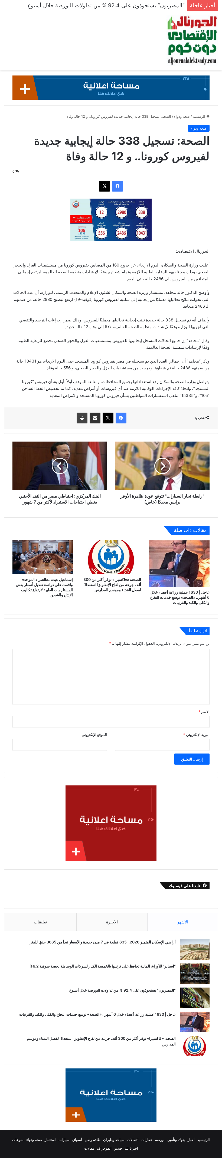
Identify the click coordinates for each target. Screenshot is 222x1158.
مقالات (89, 1148)
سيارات (64, 1139)
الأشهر (182, 922)
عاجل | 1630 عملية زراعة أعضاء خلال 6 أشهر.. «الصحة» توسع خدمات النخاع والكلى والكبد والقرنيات (180, 597)
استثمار (50, 1139)
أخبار (191, 1139)
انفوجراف (104, 1148)
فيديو (118, 1148)
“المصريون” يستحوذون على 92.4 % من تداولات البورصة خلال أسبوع (122, 990)
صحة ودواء (182, 116)
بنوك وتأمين (176, 1139)
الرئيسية (199, 116)
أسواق (77, 1139)
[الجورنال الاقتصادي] (192, 40)
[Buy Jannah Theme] (111, 87)
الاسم (204, 711)
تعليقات (40, 922)
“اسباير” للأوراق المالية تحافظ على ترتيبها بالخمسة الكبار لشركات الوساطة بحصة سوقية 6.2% (102, 966)
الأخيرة (112, 922)
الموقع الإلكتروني (94, 734)
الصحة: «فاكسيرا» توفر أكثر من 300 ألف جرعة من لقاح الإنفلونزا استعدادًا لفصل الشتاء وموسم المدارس (112, 584)
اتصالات (133, 1139)
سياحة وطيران (114, 1139)
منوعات (18, 1139)
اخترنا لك (131, 1148)
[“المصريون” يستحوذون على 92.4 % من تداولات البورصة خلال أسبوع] (195, 998)
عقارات (146, 1139)
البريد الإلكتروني (196, 734)
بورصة (160, 1139)
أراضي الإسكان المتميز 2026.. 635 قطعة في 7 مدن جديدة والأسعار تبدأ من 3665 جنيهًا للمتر (103, 942)
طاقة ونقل (92, 1139)
